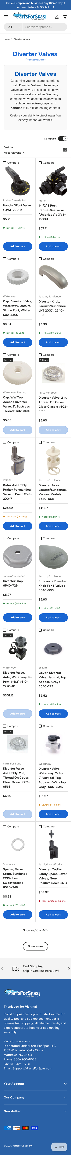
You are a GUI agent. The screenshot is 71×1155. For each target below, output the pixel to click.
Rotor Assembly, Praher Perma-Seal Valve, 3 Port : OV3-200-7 (17, 492)
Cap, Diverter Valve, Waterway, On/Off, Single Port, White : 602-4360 (17, 308)
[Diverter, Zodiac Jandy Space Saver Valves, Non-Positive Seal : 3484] (53, 844)
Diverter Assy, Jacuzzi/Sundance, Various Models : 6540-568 (53, 492)
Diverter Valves (22, 39)
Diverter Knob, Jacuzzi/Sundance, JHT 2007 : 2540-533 (53, 308)
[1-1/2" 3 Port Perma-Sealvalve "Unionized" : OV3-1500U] (53, 181)
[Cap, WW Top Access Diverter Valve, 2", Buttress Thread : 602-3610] (17, 373)
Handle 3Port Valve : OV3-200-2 (17, 207)
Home (7, 39)
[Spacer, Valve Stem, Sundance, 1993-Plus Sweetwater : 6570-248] (17, 844)
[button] (65, 17)
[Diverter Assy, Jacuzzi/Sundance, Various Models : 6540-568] (53, 460)
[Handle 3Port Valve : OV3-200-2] (17, 180)
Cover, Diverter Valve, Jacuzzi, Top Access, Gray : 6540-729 (52, 679)
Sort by (8, 147)
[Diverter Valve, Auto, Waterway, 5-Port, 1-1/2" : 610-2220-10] (17, 648)
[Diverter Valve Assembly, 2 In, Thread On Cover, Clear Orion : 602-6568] (17, 744)
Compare (50, 138)
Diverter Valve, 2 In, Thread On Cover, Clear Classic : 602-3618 (53, 404)
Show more (35, 946)
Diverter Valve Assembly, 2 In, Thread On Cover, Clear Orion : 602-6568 (16, 778)
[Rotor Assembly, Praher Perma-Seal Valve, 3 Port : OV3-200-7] (17, 460)
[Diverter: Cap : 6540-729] (17, 556)
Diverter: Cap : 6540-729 (13, 583)
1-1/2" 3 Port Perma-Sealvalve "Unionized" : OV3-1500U (52, 212)
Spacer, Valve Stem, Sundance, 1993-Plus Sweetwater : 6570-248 (15, 878)
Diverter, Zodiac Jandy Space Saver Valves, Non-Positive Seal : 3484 (53, 876)
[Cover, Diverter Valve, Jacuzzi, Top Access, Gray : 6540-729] (53, 648)
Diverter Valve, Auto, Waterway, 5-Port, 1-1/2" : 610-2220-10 (17, 679)
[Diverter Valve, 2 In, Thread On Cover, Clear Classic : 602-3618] (53, 373)
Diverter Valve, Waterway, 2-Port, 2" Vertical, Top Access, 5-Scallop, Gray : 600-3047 (52, 778)
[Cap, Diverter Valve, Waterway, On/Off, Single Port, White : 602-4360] (17, 277)
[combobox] (35, 27)
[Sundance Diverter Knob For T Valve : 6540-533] (53, 556)
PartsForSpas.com (22, 1145)
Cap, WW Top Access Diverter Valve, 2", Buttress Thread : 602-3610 (16, 404)
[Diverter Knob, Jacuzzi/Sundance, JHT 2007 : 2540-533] (53, 277)
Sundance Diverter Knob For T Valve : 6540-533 (53, 585)
